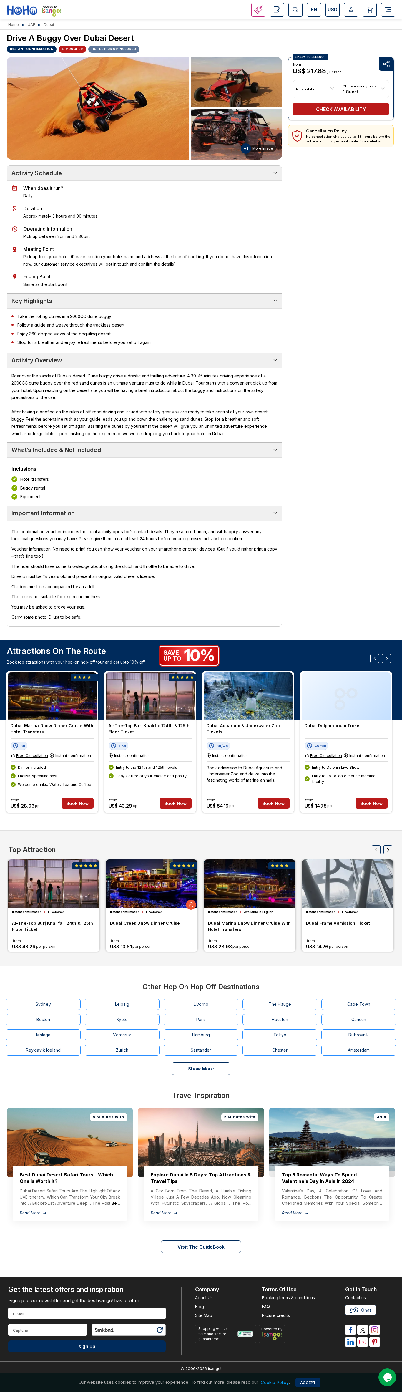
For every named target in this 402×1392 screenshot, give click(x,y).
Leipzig (122, 1004)
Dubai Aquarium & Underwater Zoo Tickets (243, 728)
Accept (308, 1382)
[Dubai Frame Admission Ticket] (347, 883)
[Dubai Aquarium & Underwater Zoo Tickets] (248, 696)
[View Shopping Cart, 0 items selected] (370, 10)
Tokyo (279, 1034)
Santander (201, 1050)
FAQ (266, 1306)
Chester (280, 1050)
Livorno (201, 1004)
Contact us (355, 1297)
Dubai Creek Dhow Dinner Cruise (145, 923)
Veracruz (122, 1034)
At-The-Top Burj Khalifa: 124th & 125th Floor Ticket (149, 728)
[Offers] (258, 10)
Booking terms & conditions (288, 1297)
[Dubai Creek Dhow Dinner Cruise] (151, 883)
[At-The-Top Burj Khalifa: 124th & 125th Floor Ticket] (150, 696)
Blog (199, 1306)
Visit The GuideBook (201, 1247)
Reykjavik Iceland (43, 1050)
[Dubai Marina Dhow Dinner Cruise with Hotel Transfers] (52, 696)
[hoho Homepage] (22, 10)
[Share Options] (386, 64)
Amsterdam (359, 1050)
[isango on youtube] (362, 1342)
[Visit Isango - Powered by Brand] (51, 12)
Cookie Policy (275, 1382)
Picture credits (276, 1315)
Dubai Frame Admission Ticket (338, 923)
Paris (201, 1019)
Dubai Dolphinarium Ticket (333, 725)
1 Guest (350, 91)
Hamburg (201, 1034)
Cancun (358, 1019)
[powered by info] (272, 1336)
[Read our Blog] (277, 10)
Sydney (43, 1004)
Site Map (203, 1315)
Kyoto (122, 1019)
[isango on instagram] (374, 1330)
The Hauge (280, 1004)
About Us (204, 1297)
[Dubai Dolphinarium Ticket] (346, 696)
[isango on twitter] (362, 1330)
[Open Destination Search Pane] (295, 10)
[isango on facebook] (350, 1330)
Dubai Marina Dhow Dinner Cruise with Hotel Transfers (52, 728)
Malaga (43, 1034)
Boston (43, 1019)
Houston (280, 1019)
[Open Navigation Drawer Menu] (388, 10)
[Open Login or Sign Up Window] (351, 10)
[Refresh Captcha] (159, 1331)
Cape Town (358, 1004)
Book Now (77, 803)
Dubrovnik (358, 1034)
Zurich (122, 1050)
